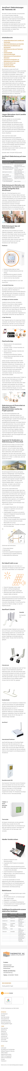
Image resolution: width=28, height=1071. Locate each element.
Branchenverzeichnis (6, 1022)
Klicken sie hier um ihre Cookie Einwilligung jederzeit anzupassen (12, 1064)
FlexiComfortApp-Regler (9, 54)
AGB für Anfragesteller (6, 1056)
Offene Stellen (4, 1052)
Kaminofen (3, 1039)
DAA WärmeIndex (5, 1017)
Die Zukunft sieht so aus (9, 63)
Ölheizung (3, 1031)
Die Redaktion (4, 1014)
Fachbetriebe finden (5, 1020)
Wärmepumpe (4, 1028)
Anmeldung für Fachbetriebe (8, 1049)
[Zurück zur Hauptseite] (14, 993)
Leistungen (3, 1048)
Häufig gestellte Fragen (7, 986)
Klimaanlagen (4, 1041)
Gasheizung (4, 1029)
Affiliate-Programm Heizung (7, 1051)
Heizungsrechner (5, 1018)
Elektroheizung (4, 1038)
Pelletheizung (4, 1034)
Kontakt (3, 1059)
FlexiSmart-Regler (8, 52)
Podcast (3, 1015)
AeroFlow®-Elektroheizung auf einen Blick (14, 44)
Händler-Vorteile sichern (9, 66)
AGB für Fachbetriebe (6, 1057)
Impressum (3, 1061)
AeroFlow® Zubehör (8, 64)
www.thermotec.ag (7, 972)
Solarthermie (4, 1033)
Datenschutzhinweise (6, 1054)
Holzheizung (4, 1036)
